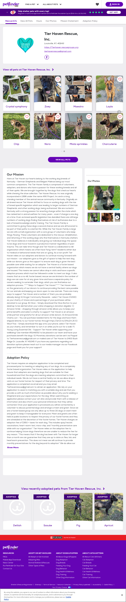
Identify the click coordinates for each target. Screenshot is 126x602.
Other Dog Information (65, 577)
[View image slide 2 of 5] (107, 217)
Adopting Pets (34, 560)
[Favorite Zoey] (58, 79)
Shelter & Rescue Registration (21, 585)
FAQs (5, 557)
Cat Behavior (87, 569)
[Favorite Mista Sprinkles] (89, 117)
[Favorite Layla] (120, 79)
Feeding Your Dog (63, 566)
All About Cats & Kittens (92, 557)
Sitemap (38, 585)
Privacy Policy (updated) (81, 585)
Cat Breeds (87, 563)
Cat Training (87, 574)
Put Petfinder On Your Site (13, 566)
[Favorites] (97, 4)
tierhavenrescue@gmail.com (57, 51)
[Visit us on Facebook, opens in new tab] (46, 57)
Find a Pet (30, 4)
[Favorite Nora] (58, 117)
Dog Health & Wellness (65, 572)
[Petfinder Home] (11, 4)
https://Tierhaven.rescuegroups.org (61, 47)
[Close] (122, 595)
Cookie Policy (108, 585)
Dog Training (61, 574)
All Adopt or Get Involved (38, 557)
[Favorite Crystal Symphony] (27, 79)
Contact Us (7, 569)
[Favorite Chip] (27, 117)
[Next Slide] (117, 217)
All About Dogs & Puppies (66, 557)
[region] (63, 595)
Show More (13, 447)
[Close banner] (7, 12)
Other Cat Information (91, 577)
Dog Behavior (61, 569)
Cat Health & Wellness (91, 572)
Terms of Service (49, 585)
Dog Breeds (60, 563)
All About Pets (50, 4)
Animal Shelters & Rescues (39, 563)
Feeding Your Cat (89, 566)
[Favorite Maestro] (89, 79)
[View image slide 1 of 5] (94, 217)
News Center (8, 563)
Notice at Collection (64, 585)
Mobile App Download (12, 560)
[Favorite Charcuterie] (120, 117)
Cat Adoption (88, 560)
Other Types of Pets (36, 566)
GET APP (114, 12)
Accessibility (97, 585)
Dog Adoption (62, 560)
